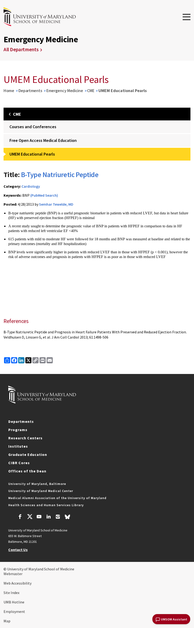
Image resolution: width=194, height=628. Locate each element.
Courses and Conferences (32, 126)
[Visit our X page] (29, 517)
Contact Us (18, 549)
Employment (14, 611)
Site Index (11, 592)
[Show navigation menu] (186, 17)
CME (90, 90)
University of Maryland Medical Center (40, 491)
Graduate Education (27, 454)
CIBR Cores (19, 462)
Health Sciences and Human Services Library (46, 505)
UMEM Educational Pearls (32, 154)
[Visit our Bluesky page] (67, 518)
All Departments (21, 49)
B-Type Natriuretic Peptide (59, 174)
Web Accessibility (17, 583)
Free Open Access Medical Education (43, 140)
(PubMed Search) (44, 195)
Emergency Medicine (64, 90)
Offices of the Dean (27, 471)
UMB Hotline (14, 602)
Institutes (18, 446)
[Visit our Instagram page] (58, 517)
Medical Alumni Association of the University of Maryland (57, 498)
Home (9, 90)
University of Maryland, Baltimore (37, 484)
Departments (30, 90)
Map (7, 621)
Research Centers (25, 438)
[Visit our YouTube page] (39, 517)
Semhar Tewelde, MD (56, 204)
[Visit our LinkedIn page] (48, 517)
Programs (17, 429)
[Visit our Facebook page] (20, 517)
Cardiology (31, 186)
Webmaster (13, 573)
